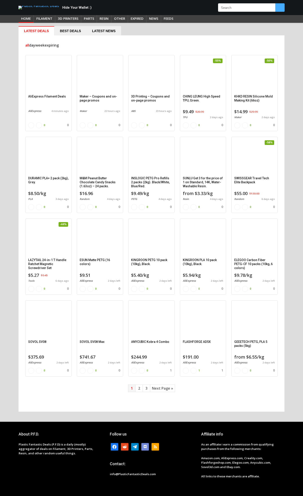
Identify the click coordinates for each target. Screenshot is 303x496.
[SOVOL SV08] (48, 319)
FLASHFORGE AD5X (197, 342)
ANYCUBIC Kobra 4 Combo (150, 342)
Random (84, 199)
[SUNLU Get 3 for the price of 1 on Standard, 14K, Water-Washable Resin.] (203, 156)
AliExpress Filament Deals (47, 96)
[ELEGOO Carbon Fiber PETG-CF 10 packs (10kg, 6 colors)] (254, 238)
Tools (31, 280)
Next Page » (162, 388)
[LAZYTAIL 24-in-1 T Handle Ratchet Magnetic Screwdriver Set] (48, 238)
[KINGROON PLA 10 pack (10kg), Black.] (203, 238)
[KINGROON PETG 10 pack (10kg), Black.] (151, 238)
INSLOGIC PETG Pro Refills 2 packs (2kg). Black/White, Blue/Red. (150, 182)
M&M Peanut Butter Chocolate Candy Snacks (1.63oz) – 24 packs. (98, 182)
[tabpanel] (151, 223)
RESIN (104, 18)
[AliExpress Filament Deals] (48, 74)
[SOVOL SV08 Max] (100, 319)
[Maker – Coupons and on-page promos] (100, 74)
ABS (133, 111)
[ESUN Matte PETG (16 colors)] (100, 238)
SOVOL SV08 (37, 342)
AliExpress (34, 111)
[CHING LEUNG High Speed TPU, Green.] (203, 74)
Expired (137, 18)
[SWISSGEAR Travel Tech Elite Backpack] (254, 156)
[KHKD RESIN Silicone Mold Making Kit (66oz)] (254, 74)
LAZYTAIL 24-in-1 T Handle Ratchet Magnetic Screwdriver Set (47, 264)
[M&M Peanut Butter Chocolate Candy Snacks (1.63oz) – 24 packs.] (100, 156)
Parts (89, 18)
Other (119, 18)
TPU (185, 117)
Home (26, 18)
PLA (30, 199)
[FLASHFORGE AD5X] (203, 319)
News (153, 18)
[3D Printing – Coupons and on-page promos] (151, 74)
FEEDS (168, 18)
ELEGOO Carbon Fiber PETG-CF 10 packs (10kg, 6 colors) (253, 264)
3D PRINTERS (68, 18)
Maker (83, 111)
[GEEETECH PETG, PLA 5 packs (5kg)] (254, 319)
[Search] (280, 7)
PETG (134, 199)
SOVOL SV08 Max (92, 342)
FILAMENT (44, 18)
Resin (186, 199)
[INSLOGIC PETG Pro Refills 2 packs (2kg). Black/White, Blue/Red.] (151, 156)
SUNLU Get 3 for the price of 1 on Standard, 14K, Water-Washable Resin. (203, 182)
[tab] (36, 30)
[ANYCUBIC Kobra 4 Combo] (151, 319)
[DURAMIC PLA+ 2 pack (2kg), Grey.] (48, 156)
